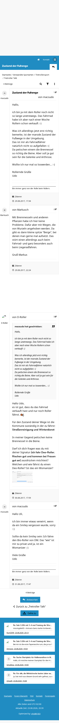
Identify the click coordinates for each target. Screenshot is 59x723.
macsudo (4, 98)
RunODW (10, 632)
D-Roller (4, 323)
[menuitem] (46, 60)
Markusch (4, 215)
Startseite (6, 74)
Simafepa (10, 665)
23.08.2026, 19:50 (22, 665)
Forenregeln (50, 696)
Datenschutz (29, 700)
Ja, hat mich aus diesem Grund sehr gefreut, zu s (32, 676)
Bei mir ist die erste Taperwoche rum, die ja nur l (32, 644)
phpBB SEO (35, 713)
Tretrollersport (42, 74)
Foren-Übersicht (21, 696)
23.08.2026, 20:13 (22, 632)
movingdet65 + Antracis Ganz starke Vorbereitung (32, 628)
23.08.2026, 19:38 (20, 681)
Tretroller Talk (10, 78)
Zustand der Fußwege (25, 92)
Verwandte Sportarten (23, 74)
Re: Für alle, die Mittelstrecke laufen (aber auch (32, 674)
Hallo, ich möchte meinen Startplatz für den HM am (32, 660)
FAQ (31, 696)
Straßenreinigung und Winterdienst (33, 430)
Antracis (10, 648)
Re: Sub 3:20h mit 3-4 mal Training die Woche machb (32, 625)
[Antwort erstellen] (53, 67)
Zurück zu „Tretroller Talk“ (31, 606)
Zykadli (9, 681)
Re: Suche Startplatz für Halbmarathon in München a (32, 657)
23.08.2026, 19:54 (21, 648)
